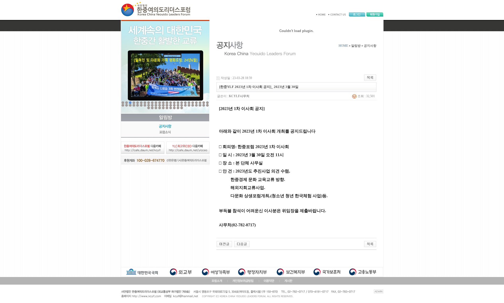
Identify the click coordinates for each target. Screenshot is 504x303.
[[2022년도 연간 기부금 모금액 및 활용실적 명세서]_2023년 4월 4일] (224, 243)
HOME (343, 46)
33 (152, 105)
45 (196, 105)
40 (178, 105)
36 (163, 105)
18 (185, 102)
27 (130, 105)
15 (174, 102)
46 (200, 105)
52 (159, 108)
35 (159, 105)
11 (159, 102)
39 (174, 105)
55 (170, 108)
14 (170, 102)
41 (181, 105)
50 (152, 108)
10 (156, 102)
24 (207, 102)
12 (163, 102)
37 (167, 105)
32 (148, 105)
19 (189, 102)
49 (148, 108)
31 (145, 105)
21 (196, 102)
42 (185, 105)
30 (141, 105)
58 (181, 108)
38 (170, 105)
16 (178, 102)
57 (178, 108)
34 (156, 105)
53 (163, 108)
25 (123, 105)
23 (203, 102)
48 (207, 105)
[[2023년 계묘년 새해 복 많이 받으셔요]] (242, 243)
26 (126, 105)
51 (156, 108)
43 (189, 105)
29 (137, 105)
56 (174, 108)
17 (181, 102)
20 (192, 102)
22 (200, 102)
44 (192, 105)
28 (134, 105)
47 (203, 105)
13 (167, 102)
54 (167, 108)
